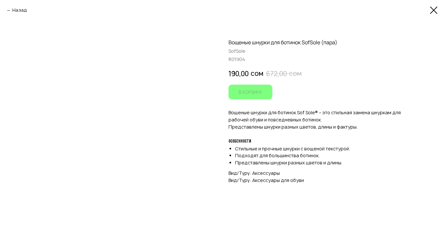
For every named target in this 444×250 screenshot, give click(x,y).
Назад (19, 10)
